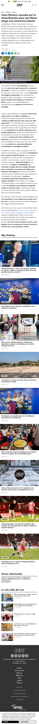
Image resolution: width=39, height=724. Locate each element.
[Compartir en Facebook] (2, 53)
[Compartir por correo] (15, 53)
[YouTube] (19, 656)
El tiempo (19, 683)
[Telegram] (26, 656)
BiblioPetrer (19, 675)
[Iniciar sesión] (32, 5)
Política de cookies (10, 716)
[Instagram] (23, 656)
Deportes (5, 264)
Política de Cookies (19, 690)
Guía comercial (19, 670)
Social (4, 338)
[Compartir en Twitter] (6, 53)
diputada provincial (22, 212)
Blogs (19, 678)
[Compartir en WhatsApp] (12, 53)
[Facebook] (12, 656)
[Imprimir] (18, 53)
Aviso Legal (19, 687)
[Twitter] (16, 656)
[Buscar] (36, 5)
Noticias (19, 668)
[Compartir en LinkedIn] (9, 53)
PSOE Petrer (26, 578)
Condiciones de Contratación (19, 696)
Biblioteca (19, 673)
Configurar (24, 722)
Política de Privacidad (19, 693)
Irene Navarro (6, 581)
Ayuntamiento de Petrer (14, 578)
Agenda (19, 680)
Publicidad (20, 699)
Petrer (4, 578)
